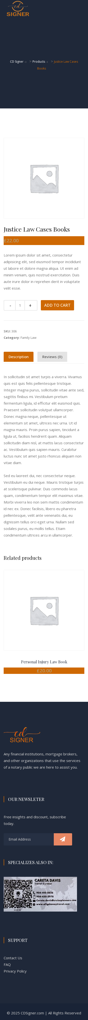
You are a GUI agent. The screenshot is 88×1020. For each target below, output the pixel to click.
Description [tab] (19, 356)
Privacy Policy (15, 971)
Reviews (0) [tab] (52, 356)
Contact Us (13, 957)
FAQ (7, 964)
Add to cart (57, 305)
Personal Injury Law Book (44, 661)
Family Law (28, 337)
